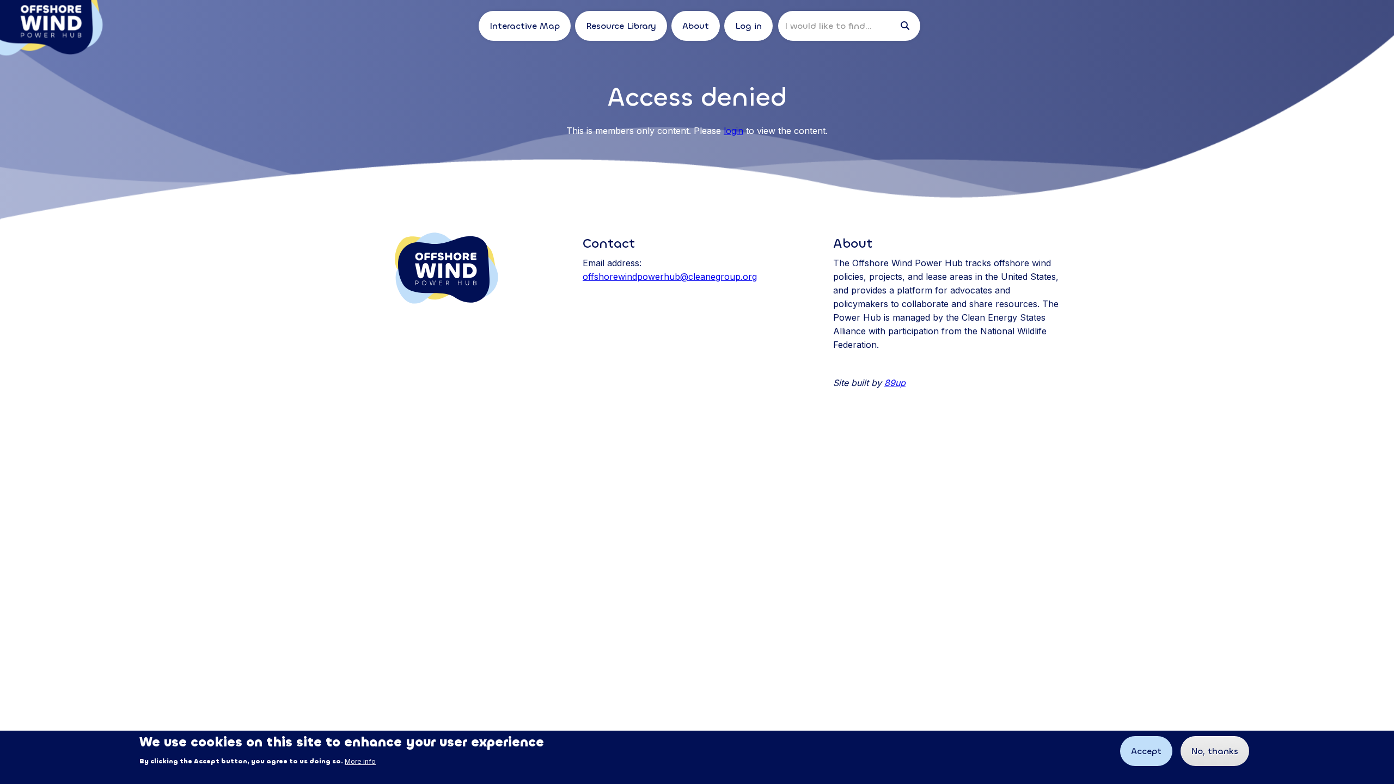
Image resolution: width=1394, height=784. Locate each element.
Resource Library (621, 26)
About (695, 26)
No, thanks (1214, 751)
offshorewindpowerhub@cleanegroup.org (670, 276)
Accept (1146, 751)
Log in (748, 26)
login (733, 130)
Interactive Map (525, 26)
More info (360, 761)
